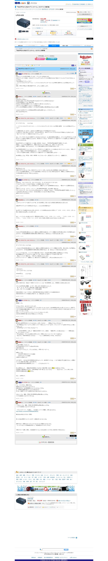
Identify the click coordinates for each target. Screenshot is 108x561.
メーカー (48, 479)
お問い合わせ (73, 557)
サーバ (25, 477)
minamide (20, 200)
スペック (39, 507)
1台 (61, 475)
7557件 (47, 118)
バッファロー (23, 12)
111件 (49, 96)
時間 (68, 479)
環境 (57, 475)
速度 (36, 477)
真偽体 (19, 280)
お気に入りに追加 (36, 65)
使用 (21, 475)
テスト (30, 479)
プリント (28, 475)
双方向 (17, 477)
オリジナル (19, 481)
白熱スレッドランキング (85, 186)
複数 (24, 475)
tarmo (19, 96)
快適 (21, 479)
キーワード (82, 70)
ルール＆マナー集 (83, 202)
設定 (42, 475)
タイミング (42, 481)
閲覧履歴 (83, 4)
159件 (49, 280)
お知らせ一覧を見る (88, 105)
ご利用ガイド (90, 4)
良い (65, 477)
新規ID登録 (76, 4)
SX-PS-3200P (83, 252)
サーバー (46, 475)
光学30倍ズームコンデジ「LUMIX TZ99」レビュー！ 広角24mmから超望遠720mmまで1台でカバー (86, 159)
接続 (17, 475)
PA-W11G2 (83, 213)
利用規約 (40, 557)
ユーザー (40, 477)
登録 (60, 479)
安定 (56, 479)
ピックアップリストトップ (87, 126)
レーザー (25, 479)
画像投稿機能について (84, 201)
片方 (41, 479)
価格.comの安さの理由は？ (64, 500)
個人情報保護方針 (48, 557)
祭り (37, 481)
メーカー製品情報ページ (38, 28)
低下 (31, 481)
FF (34, 481)
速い (71, 479)
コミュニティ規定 (83, 198)
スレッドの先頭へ (70, 438)
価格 (44, 479)
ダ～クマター (25, 73)
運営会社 (33, 557)
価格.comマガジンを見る (87, 179)
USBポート (70, 477)
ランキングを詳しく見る (87, 261)
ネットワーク (66, 475)
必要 (48, 477)
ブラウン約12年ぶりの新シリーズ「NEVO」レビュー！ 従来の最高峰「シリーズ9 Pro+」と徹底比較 (86, 170)
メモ (22, 477)
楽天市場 (42, 22)
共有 (45, 477)
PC (90, 115)
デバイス (37, 475)
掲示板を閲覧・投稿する (85, 200)
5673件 (35, 280)
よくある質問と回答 (84, 203)
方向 (34, 479)
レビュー (46, 507)
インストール (59, 477)
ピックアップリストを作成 (85, 29)
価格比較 (32, 507)
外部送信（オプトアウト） (61, 557)
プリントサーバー (31, 48)
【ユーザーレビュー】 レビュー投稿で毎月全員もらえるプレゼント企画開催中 (85, 95)
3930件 (35, 96)
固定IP (63, 479)
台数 (24, 481)
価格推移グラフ (56, 20)
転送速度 (52, 477)
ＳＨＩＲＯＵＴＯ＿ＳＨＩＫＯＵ (25, 118)
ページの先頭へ (72, 537)
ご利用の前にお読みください (23, 39)
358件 (61, 118)
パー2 (90, 121)
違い (53, 479)
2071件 (36, 200)
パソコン (25, 48)
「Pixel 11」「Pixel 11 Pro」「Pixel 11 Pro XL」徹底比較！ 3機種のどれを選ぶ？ (86, 149)
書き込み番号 (83, 72)
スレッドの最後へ (71, 73)
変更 (17, 479)
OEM (27, 481)
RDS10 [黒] (83, 242)
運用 (37, 479)
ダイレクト (52, 475)
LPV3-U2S (35, 71)
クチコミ (53, 507)
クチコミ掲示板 (19, 48)
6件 (41, 73)
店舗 (45, 25)
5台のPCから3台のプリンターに (27, 68)
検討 (71, 475)
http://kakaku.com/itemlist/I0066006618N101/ (27, 411)
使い (30, 477)
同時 (33, 475)
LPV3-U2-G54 (84, 222)
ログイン (70, 4)
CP (32, 477)
